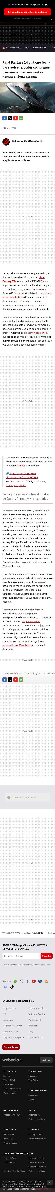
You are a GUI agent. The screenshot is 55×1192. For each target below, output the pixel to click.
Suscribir (46, 956)
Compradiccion (10, 1143)
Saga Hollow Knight (12, 1025)
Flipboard (15, 118)
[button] (27, 141)
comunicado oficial (38, 332)
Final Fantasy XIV (33, 673)
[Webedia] (11, 1062)
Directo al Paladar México (14, 1171)
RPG (27, 47)
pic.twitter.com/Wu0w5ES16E (22, 477)
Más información (43, 1189)
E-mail (21, 118)
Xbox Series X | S (36, 1008)
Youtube (33, 980)
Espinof (31, 1099)
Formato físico (35, 1037)
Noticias (18, 673)
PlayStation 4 (34, 1020)
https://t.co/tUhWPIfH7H (22, 473)
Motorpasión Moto (36, 1119)
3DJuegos (32, 1076)
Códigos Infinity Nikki (33, 933)
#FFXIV (21, 465)
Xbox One (8, 1020)
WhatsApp (15, 980)
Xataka (6, 1076)
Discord (5, 986)
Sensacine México (36, 1162)
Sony (30, 1031)
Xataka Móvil (9, 1080)
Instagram (40, 980)
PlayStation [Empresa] (13, 1037)
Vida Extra (33, 1080)
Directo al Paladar (11, 1115)
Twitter (10, 118)
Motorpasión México (37, 1171)
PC (4, 1014)
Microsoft (33, 1025)
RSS (46, 980)
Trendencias (8, 1134)
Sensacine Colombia (37, 1167)
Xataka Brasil (9, 1162)
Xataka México (9, 1158)
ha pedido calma (31, 621)
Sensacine (32, 1095)
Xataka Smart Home (12, 1088)
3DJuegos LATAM (36, 1158)
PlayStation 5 (9, 1008)
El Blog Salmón (35, 1134)
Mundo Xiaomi (9, 1093)
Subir (43, 1060)
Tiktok (11, 986)
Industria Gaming (36, 1014)
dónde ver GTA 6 (13, 47)
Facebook (4, 118)
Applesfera (8, 1084)
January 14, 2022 (16, 485)
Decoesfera (8, 1138)
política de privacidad (41, 964)
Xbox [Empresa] (10, 1031)
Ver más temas (11, 1047)
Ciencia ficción (39, 47)
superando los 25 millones (17, 645)
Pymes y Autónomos (37, 1138)
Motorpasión (34, 1115)
